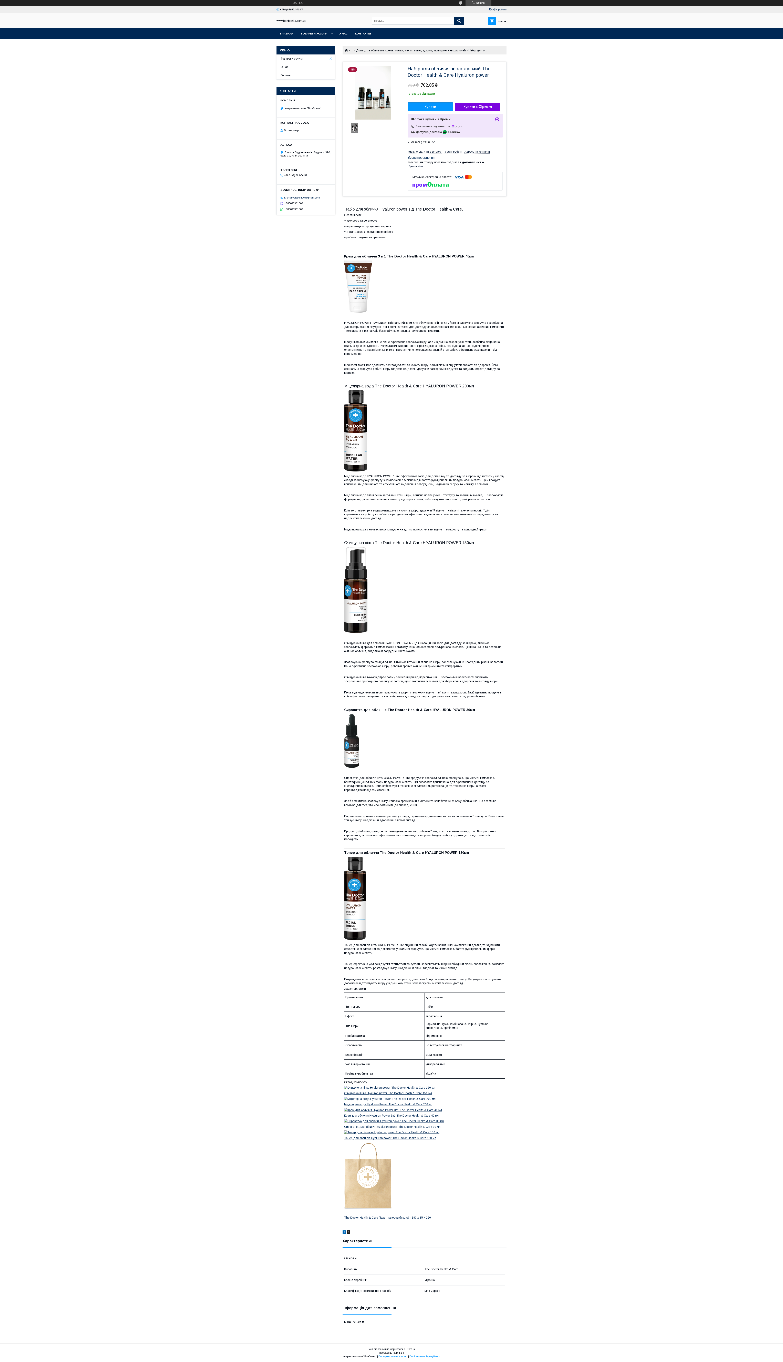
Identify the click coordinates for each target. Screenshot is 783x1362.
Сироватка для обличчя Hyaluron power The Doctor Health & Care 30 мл (392, 1126)
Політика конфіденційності (424, 1356)
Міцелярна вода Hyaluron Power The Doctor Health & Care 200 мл (388, 1104)
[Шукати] (459, 21)
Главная (286, 33)
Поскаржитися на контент (393, 1356)
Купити (430, 107)
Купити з (470, 107)
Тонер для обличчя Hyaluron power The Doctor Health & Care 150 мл (390, 1138)
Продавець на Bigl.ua (391, 1352)
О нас (343, 33)
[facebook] (344, 1232)
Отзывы (286, 75)
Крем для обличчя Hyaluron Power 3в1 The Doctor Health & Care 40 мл (391, 1115)
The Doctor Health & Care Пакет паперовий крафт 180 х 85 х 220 (387, 1217)
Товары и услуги (314, 33)
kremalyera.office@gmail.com (302, 197)
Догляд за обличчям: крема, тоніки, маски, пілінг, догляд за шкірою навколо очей (411, 50)
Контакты (363, 33)
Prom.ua (411, 1349)
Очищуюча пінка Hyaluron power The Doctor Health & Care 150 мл (388, 1093)
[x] (348, 1232)
